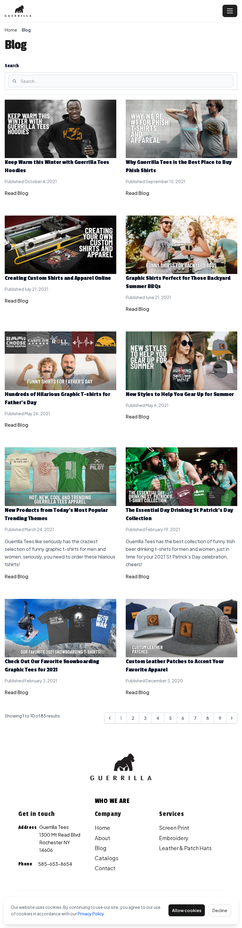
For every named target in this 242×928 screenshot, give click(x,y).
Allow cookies (186, 910)
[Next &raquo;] (231, 718)
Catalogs (106, 858)
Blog (101, 848)
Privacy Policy (91, 913)
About (102, 838)
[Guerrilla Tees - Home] (112, 11)
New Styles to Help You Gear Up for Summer (180, 394)
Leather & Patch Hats (185, 848)
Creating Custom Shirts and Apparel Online (58, 278)
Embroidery (174, 838)
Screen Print (174, 827)
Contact (105, 868)
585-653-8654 (55, 864)
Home (11, 29)
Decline (219, 910)
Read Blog (16, 193)
